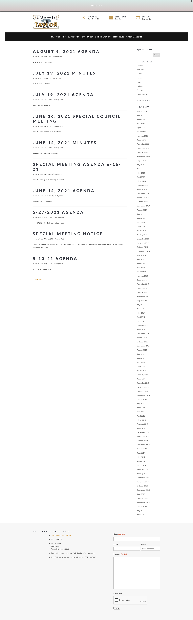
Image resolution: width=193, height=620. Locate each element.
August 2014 (142, 449)
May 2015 (141, 412)
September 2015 (143, 395)
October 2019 (142, 202)
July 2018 (140, 259)
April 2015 (141, 416)
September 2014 (143, 445)
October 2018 (142, 247)
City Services (87, 37)
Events (139, 74)
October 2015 (142, 391)
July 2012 (140, 510)
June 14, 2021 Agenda (64, 190)
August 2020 (142, 160)
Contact (146, 17)
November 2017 (143, 288)
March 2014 (141, 465)
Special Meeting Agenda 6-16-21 (77, 166)
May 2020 (141, 173)
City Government (58, 37)
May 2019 (141, 222)
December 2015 (143, 383)
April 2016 (141, 366)
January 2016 (142, 379)
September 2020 (143, 156)
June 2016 (141, 358)
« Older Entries (38, 279)
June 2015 (141, 407)
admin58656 (39, 57)
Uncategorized (57, 57)
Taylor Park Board (134, 37)
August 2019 (142, 210)
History (140, 78)
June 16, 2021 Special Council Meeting (77, 118)
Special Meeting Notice (68, 233)
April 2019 (141, 226)
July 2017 (140, 305)
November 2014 (143, 436)
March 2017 (141, 321)
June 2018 (141, 263)
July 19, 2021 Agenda (63, 94)
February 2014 (142, 469)
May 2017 (141, 313)
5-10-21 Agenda (55, 258)
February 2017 (142, 325)
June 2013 (141, 494)
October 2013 (142, 486)
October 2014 (142, 440)
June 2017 (141, 309)
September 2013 (143, 490)
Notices (140, 86)
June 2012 (141, 515)
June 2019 (141, 218)
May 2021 (141, 123)
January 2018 (142, 280)
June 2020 (141, 169)
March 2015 (141, 420)
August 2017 (142, 300)
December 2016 (143, 333)
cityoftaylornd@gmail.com (61, 535)
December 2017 (143, 284)
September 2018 (143, 251)
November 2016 (143, 338)
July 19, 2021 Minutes (64, 73)
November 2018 (143, 243)
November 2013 (143, 482)
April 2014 (141, 461)
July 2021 (140, 115)
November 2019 (143, 198)
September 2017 (143, 296)
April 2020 (141, 177)
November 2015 (143, 387)
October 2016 (142, 342)
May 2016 (141, 362)
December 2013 (143, 478)
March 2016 (141, 370)
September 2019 (143, 206)
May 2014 (141, 457)
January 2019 (142, 235)
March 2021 (141, 132)
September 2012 (143, 502)
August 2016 (142, 350)
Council (140, 65)
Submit (116, 608)
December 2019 (143, 193)
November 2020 (143, 148)
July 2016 (140, 354)
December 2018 (143, 239)
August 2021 (142, 111)
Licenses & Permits (103, 37)
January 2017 (142, 329)
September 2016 (143, 346)
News (139, 82)
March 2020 (141, 181)
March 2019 (141, 230)
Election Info (73, 37)
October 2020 (142, 152)
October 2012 (142, 498)
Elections (140, 69)
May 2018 (141, 267)
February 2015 (142, 424)
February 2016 (142, 375)
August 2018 (142, 255)
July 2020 (140, 165)
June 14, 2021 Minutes (65, 142)
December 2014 (143, 432)
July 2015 (140, 403)
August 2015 (142, 399)
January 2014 (142, 473)
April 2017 (141, 317)
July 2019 (140, 214)
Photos (140, 90)
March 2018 (141, 272)
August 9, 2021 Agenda (66, 51)
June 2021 (141, 119)
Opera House (120, 17)
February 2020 (142, 185)
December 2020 (143, 144)
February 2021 (142, 136)
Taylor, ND (92, 17)
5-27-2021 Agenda (58, 212)
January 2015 (142, 428)
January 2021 (142, 140)
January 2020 (142, 189)
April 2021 (141, 127)
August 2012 (142, 506)
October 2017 (142, 292)
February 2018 (142, 276)
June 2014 (141, 453)
